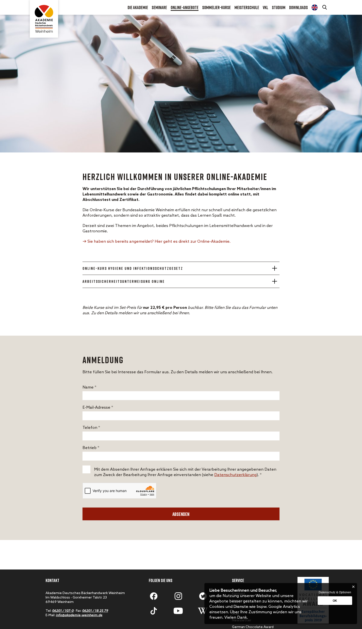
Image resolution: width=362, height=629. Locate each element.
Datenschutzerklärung (235, 475)
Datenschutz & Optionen (335, 592)
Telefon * (91, 427)
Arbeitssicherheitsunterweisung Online (123, 281)
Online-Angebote (184, 7)
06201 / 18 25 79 (95, 611)
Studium (278, 7)
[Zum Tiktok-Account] (154, 611)
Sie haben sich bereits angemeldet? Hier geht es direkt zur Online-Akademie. (158, 241)
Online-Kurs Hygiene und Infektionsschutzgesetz (132, 268)
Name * (89, 387)
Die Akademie (138, 7)
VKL (265, 7)
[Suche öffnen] (325, 7)
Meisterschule (246, 7)
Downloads (298, 7)
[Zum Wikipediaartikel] (203, 611)
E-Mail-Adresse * (97, 407)
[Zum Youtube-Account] (178, 611)
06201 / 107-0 (63, 611)
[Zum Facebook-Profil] (154, 596)
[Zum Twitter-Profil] (203, 596)
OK (335, 600)
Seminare (159, 7)
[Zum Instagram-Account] (178, 596)
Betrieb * (90, 448)
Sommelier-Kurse (216, 7)
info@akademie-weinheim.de (79, 615)
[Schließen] (353, 586)
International (315, 7)
